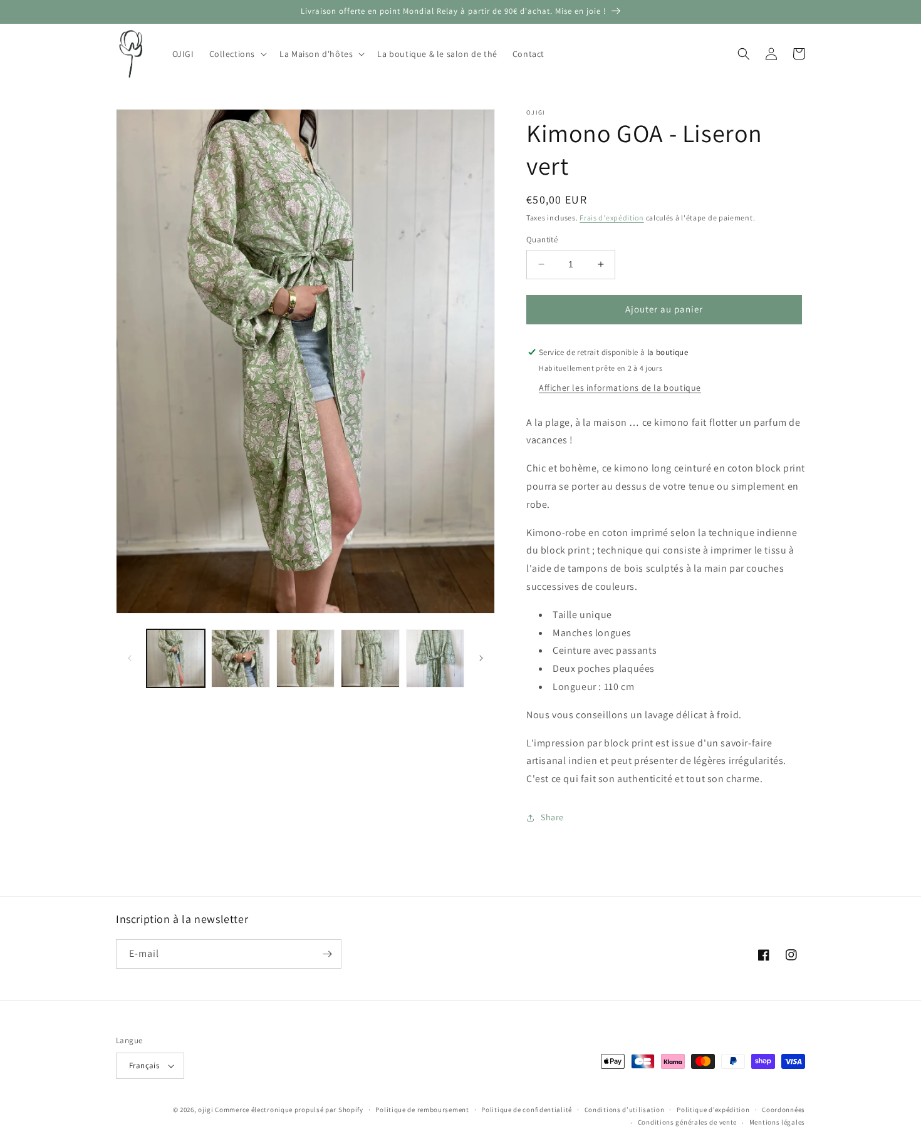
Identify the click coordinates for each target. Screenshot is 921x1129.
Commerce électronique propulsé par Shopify (289, 1109)
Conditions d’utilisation (625, 1109)
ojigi (206, 1109)
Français (144, 1065)
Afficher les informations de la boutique (620, 387)
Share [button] (552, 817)
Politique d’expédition (713, 1109)
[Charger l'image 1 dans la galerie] (176, 658)
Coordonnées (783, 1109)
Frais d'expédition (612, 217)
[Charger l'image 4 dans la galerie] (370, 658)
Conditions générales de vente (687, 1122)
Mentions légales (777, 1122)
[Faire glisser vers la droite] (481, 658)
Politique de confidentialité (526, 1109)
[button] (237, 54)
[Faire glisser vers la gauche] (129, 658)
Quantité (542, 239)
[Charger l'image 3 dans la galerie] (305, 658)
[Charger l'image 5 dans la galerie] (435, 658)
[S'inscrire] (327, 954)
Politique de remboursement (422, 1109)
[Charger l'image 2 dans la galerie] (240, 658)
